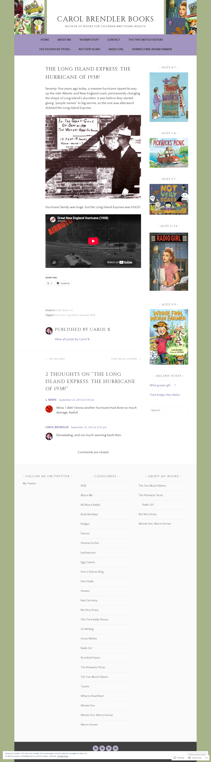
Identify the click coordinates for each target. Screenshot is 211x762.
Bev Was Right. (57, 359)
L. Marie (51, 399)
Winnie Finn (88, 705)
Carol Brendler (57, 427)
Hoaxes (85, 591)
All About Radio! (90, 504)
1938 (58, 310)
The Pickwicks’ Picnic (54, 49)
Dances (85, 533)
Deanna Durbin (90, 543)
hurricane (60, 315)
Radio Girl (116, 49)
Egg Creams (88, 562)
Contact (113, 39)
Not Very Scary (89, 49)
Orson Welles (89, 638)
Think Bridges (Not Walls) (165, 395)
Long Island (72, 315)
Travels (85, 686)
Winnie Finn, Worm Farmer (152, 49)
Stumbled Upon (90, 657)
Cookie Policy (62, 756)
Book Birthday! (89, 514)
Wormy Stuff (89, 39)
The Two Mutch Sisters (145, 39)
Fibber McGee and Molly (124, 359)
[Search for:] (169, 410)
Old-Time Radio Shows (94, 619)
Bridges (85, 524)
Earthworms (88, 552)
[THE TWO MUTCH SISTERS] (95, 748)
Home (45, 39)
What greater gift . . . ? (163, 385)
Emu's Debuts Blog (92, 571)
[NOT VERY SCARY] (109, 748)
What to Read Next (92, 696)
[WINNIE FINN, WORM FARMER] (115, 748)
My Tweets (29, 483)
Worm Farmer (89, 724)
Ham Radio (87, 581)
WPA (92, 315)
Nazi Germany (89, 600)
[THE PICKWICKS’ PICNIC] (102, 748)
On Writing (87, 629)
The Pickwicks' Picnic (93, 667)
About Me (64, 39)
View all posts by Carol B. (72, 339)
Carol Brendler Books (105, 19)
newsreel (84, 315)
